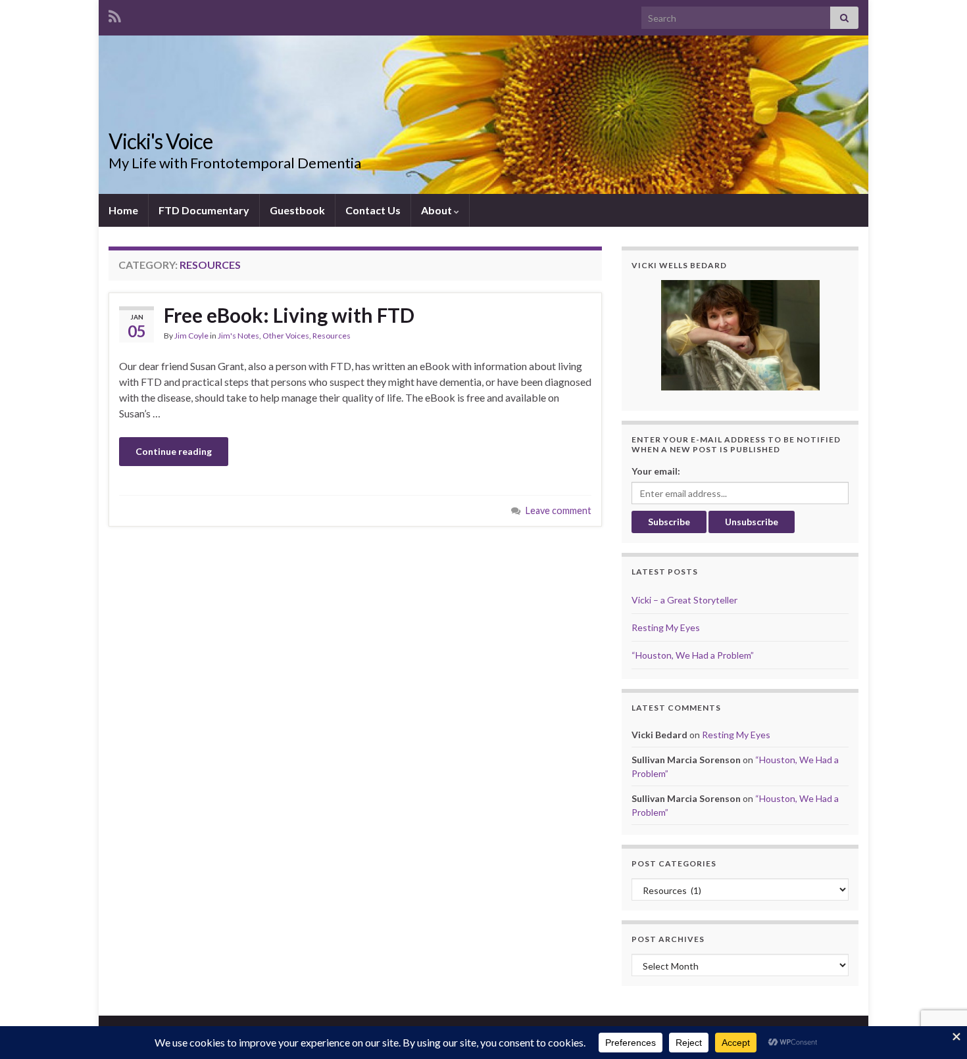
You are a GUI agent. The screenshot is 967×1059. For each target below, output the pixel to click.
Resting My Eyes (666, 627)
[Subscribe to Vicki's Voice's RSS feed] (115, 14)
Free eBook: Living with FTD (289, 315)
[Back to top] (937, 980)
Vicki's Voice (160, 141)
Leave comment (558, 510)
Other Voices (285, 336)
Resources (331, 336)
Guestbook (297, 210)
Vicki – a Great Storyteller (684, 599)
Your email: (656, 471)
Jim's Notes (238, 336)
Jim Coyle (191, 336)
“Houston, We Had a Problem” (693, 655)
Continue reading (174, 451)
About (437, 210)
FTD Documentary (204, 210)
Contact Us (373, 210)
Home (123, 210)
